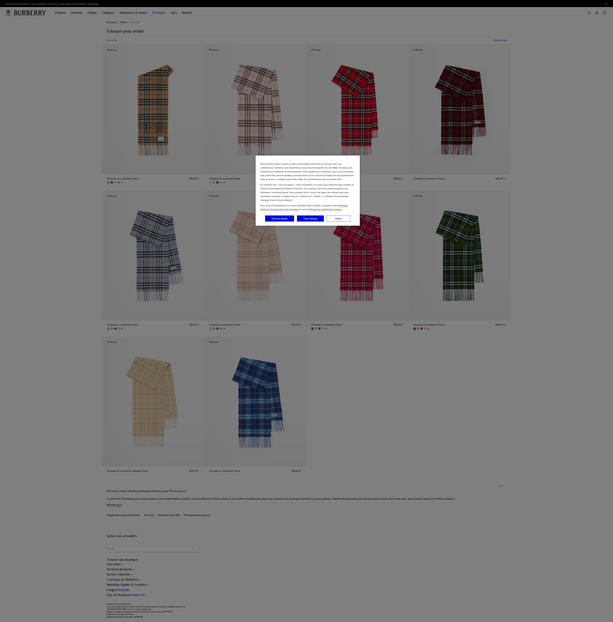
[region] (308, 191)
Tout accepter (279, 218)
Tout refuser (310, 218)
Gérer (338, 218)
